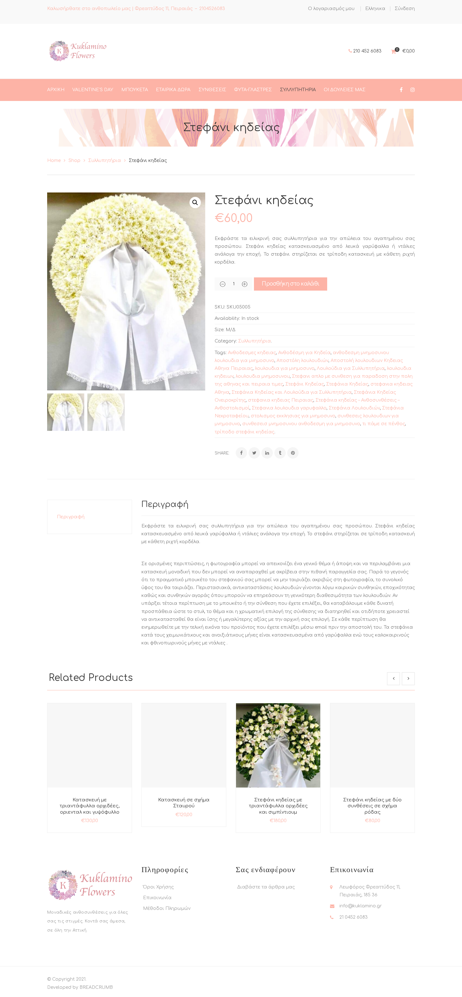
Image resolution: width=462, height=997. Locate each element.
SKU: (220, 307)
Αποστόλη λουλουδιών (302, 360)
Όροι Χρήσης (158, 887)
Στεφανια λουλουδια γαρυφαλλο (289, 408)
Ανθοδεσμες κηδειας (252, 352)
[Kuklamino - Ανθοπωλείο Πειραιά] (77, 51)
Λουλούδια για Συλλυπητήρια (351, 368)
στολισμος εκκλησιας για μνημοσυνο (293, 416)
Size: (219, 329)
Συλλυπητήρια (104, 160)
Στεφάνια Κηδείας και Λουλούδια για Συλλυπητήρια (292, 392)
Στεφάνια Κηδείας (347, 384)
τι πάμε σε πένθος (383, 423)
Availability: (227, 318)
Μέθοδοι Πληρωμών (166, 908)
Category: (226, 341)
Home (54, 160)
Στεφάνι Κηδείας (304, 384)
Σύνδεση (405, 8)
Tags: (221, 352)
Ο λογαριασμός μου (331, 8)
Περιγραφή (71, 517)
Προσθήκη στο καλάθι (290, 284)
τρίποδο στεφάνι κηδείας (244, 432)
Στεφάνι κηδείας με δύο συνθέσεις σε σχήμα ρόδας (372, 806)
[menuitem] (375, 9)
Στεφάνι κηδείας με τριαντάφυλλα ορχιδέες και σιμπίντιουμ (278, 806)
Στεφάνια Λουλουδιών (354, 408)
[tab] (89, 517)
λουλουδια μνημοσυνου (263, 376)
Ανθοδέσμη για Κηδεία (304, 352)
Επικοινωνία (157, 897)
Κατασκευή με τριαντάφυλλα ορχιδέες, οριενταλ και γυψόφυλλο (89, 806)
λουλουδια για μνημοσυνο (285, 368)
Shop (74, 160)
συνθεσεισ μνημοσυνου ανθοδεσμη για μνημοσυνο (301, 423)
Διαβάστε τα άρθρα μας (266, 887)
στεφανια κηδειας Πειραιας (280, 400)
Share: (222, 453)
